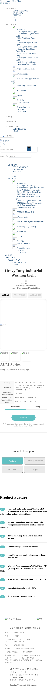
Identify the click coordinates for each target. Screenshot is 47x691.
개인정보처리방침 (32, 628)
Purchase (23, 417)
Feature (12, 461)
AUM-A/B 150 (35, 295)
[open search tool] (2, 145)
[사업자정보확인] (27, 658)
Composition (12, 469)
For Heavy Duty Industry (26, 286)
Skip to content (5, 1)
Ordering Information (35, 461)
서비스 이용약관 (17, 628)
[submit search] (29, 148)
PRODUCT (26, 284)
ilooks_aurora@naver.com (25, 648)
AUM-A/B (6, 295)
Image (34, 469)
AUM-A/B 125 (19, 295)
